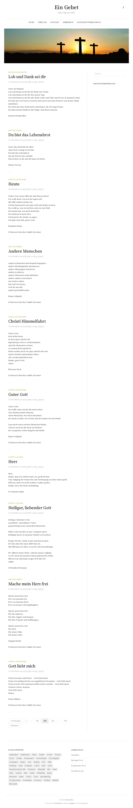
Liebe (50, 766)
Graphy (71, 803)
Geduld (19, 758)
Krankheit (28, 766)
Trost (36, 777)
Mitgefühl (41, 769)
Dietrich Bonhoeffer (17, 72)
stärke (21, 777)
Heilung (36, 762)
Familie (41, 755)
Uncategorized (15, 247)
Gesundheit (13, 762)
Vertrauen (37, 780)
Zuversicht (13, 784)
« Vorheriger (15, 721)
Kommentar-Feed (78, 766)
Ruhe (25, 773)
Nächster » (14, 725)
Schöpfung (41, 773)
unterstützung (45, 777)
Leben (36, 766)
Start (31, 22)
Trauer (28, 777)
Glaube (22, 762)
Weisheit (47, 780)
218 (37, 721)
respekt (18, 773)
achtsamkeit (13, 755)
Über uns (42, 22)
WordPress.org (77, 771)
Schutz (32, 773)
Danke (34, 755)
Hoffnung (12, 766)
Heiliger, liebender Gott (29, 507)
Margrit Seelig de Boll (17, 769)
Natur (55, 769)
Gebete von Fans (15, 457)
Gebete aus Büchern (17, 180)
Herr (12, 461)
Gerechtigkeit (54, 758)
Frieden (58, 755)
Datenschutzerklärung (89, 22)
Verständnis (27, 780)
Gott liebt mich (21, 666)
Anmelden (75, 755)
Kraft (20, 766)
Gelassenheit (29, 758)
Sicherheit (13, 777)
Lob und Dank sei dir (27, 76)
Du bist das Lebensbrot (29, 135)
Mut (48, 769)
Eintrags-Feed (77, 760)
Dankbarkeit (25, 755)
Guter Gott (18, 394)
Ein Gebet (66, 7)
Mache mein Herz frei (28, 584)
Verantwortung (14, 780)
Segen (49, 773)
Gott (29, 762)
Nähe (11, 773)
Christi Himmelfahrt (27, 321)
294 (65, 721)
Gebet (11, 758)
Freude (49, 755)
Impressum (68, 22)
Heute (14, 184)
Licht (43, 766)
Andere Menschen (25, 251)
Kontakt (54, 22)
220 (52, 721)
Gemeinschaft (41, 758)
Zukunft (55, 780)
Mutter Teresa (15, 130)
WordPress (58, 803)
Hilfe (49, 762)
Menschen (31, 769)
